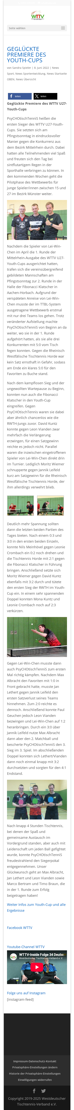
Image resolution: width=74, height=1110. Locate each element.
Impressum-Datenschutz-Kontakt (34, 1061)
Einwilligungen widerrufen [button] (35, 1080)
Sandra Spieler (21, 68)
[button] (20, 96)
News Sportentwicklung (30, 73)
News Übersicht (26, 79)
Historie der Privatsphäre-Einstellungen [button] (35, 1073)
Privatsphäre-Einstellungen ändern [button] (34, 1067)
